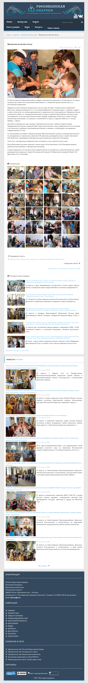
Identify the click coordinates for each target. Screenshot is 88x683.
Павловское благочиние (28, 35)
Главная (9, 21)
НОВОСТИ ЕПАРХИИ (15, 616)
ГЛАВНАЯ (11, 610)
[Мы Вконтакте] (80, 17)
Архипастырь (22, 22)
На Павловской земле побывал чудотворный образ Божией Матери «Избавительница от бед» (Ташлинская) (49, 295)
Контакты (38, 28)
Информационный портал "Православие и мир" (24, 659)
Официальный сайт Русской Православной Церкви (25, 649)
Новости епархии (12, 28)
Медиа (27, 28)
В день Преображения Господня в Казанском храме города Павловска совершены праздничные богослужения (50, 281)
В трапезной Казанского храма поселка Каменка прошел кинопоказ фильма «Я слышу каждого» (36, 415)
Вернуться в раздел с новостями (17, 350)
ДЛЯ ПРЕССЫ (12, 631)
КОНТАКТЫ (11, 633)
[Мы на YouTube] (76, 17)
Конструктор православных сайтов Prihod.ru (23, 657)
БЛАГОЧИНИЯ (12, 623)
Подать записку (53, 28)
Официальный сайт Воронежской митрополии (23, 654)
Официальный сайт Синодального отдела (22, 652)
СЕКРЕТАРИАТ (12, 636)
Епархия (36, 22)
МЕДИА (10, 626)
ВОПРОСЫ (11, 628)
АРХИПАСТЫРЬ (13, 613)
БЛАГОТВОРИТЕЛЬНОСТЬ (17, 621)
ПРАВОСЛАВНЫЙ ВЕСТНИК (17, 618)
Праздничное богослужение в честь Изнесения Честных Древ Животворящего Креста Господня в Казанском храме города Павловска (51, 309)
